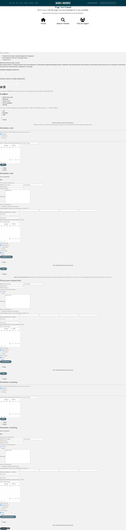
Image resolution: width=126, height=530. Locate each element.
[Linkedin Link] (3, 94)
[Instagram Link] (6, 94)
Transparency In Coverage (25, 66)
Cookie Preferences (5, 528)
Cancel (4, 119)
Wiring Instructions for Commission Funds (109, 64)
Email (3, 293)
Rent (14, 3)
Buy (10, 3)
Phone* (2, 188)
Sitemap (5, 104)
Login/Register (104, 3)
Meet (4, 114)
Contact (17, 62)
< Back (4, 168)
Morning (4, 134)
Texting (4, 291)
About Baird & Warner (6, 64)
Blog (1, 62)
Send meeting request (8, 516)
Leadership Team (67, 64)
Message (5, 113)
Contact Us (112, 3)
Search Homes (63, 23)
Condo (3, 249)
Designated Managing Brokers (53, 64)
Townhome (5, 247)
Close (4, 262)
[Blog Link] (7, 94)
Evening (4, 137)
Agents (36, 3)
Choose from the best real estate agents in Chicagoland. (18, 56)
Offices (8, 62)
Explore (26, 3)
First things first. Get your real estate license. (15, 58)
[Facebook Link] (0, 94)
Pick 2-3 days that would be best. (9, 143)
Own (3, 252)
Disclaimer (5, 99)
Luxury (21, 3)
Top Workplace (40, 64)
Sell (17, 3)
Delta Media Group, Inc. (40, 108)
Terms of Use (6, 101)
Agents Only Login (8, 97)
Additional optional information (10, 206)
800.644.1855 (93, 3)
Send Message (6, 361)
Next (3, 164)
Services (31, 3)
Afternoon (4, 136)
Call (4, 111)
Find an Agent (83, 23)
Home (43, 23)
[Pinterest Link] (4, 94)
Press (4, 62)
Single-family (5, 245)
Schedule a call (6, 256)
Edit (1, 179)
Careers (12, 62)
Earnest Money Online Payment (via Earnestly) (85, 64)
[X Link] (2, 94)
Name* (2, 184)
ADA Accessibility (7, 103)
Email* (2, 186)
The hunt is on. (7, 59)
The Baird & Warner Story (19, 64)
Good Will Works (31, 64)
